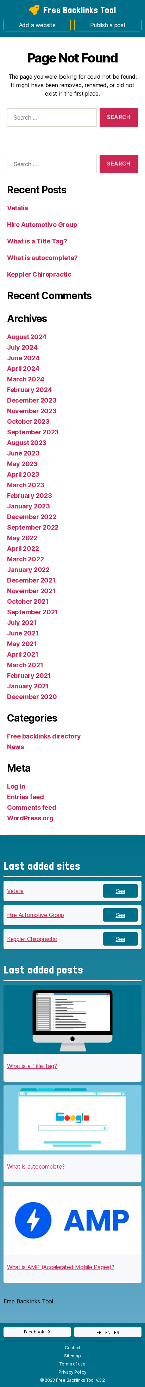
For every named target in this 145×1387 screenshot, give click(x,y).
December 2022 (31, 516)
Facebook (34, 1331)
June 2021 (23, 633)
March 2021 (25, 665)
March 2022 (25, 559)
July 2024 (22, 347)
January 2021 (28, 686)
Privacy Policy (72, 1372)
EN (108, 1332)
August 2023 (26, 442)
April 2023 (23, 474)
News (15, 746)
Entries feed (25, 797)
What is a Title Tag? (37, 241)
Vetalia (17, 208)
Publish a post (107, 25)
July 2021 (22, 622)
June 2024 (23, 358)
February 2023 (29, 495)
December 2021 (31, 580)
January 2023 (28, 506)
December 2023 (32, 400)
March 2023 (25, 485)
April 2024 (23, 368)
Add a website (37, 25)
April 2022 (23, 548)
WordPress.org (30, 818)
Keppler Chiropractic (39, 274)
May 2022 (22, 538)
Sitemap (72, 1355)
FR (98, 1332)
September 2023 (33, 432)
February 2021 (29, 675)
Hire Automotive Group (42, 224)
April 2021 (22, 654)
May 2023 (22, 464)
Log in (16, 786)
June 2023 (23, 453)
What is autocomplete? (42, 257)
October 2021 (28, 601)
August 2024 (26, 336)
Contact (72, 1347)
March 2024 (25, 379)
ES (116, 1332)
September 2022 (32, 527)
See (120, 890)
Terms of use (72, 1364)
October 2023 (28, 421)
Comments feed (31, 807)
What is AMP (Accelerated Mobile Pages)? (60, 1267)
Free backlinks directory (44, 736)
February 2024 (29, 389)
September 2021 (32, 612)
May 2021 (22, 643)
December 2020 (32, 696)
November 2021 (31, 591)
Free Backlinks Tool (79, 10)
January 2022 (28, 569)
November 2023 (32, 411)
